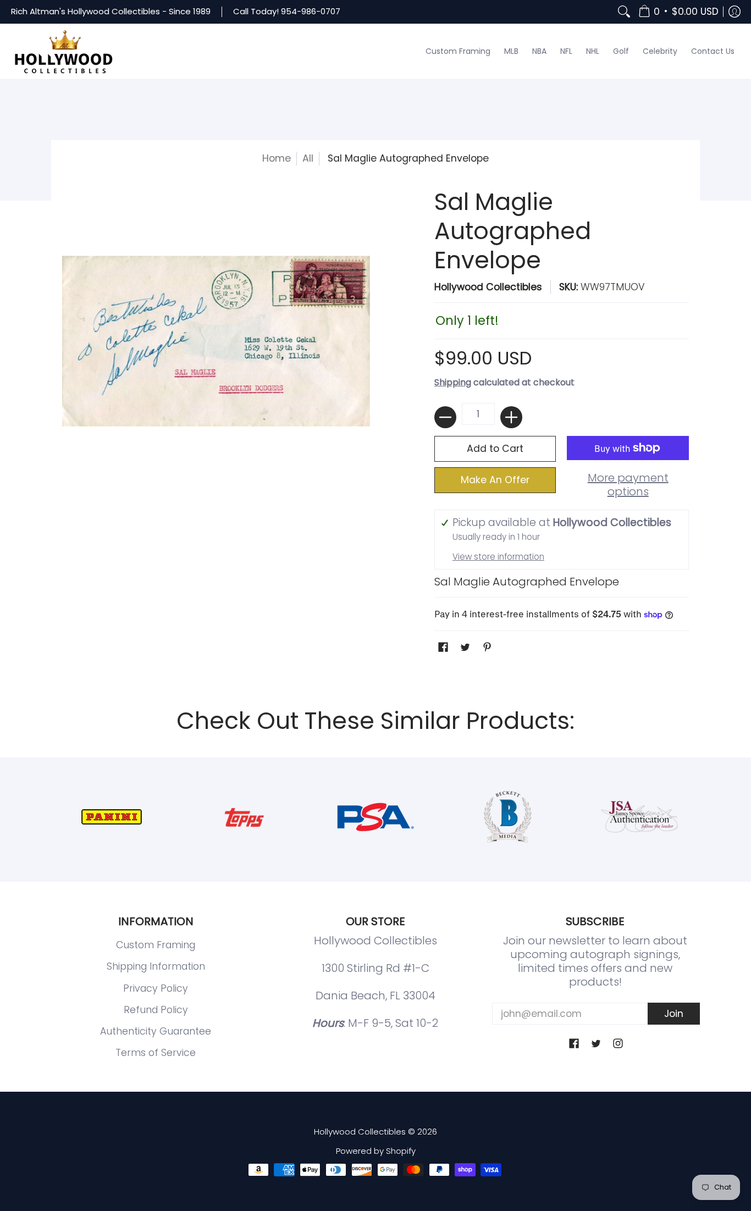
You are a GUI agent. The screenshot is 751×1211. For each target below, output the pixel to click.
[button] (678, 12)
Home (276, 158)
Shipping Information (156, 966)
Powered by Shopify (376, 1151)
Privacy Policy (155, 988)
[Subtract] (445, 417)
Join (673, 1013)
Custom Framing (155, 945)
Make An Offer (495, 479)
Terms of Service (155, 1052)
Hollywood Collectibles (488, 287)
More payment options (628, 485)
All (307, 158)
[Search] (624, 12)
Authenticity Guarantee (155, 1031)
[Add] (511, 417)
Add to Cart (495, 448)
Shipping (452, 382)
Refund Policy (156, 1009)
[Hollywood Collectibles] (63, 51)
